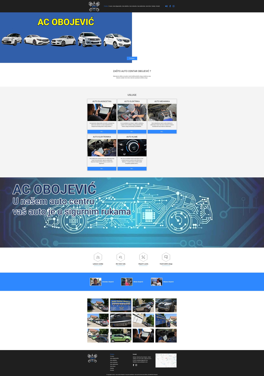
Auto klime (148, 6)
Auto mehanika (133, 6)
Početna (106, 6)
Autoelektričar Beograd (153, 374)
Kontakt (158, 6)
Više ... (102, 131)
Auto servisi (137, 374)
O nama (110, 6)
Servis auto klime (143, 374)
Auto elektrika (125, 6)
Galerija (153, 6)
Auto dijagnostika (117, 6)
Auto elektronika (141, 6)
